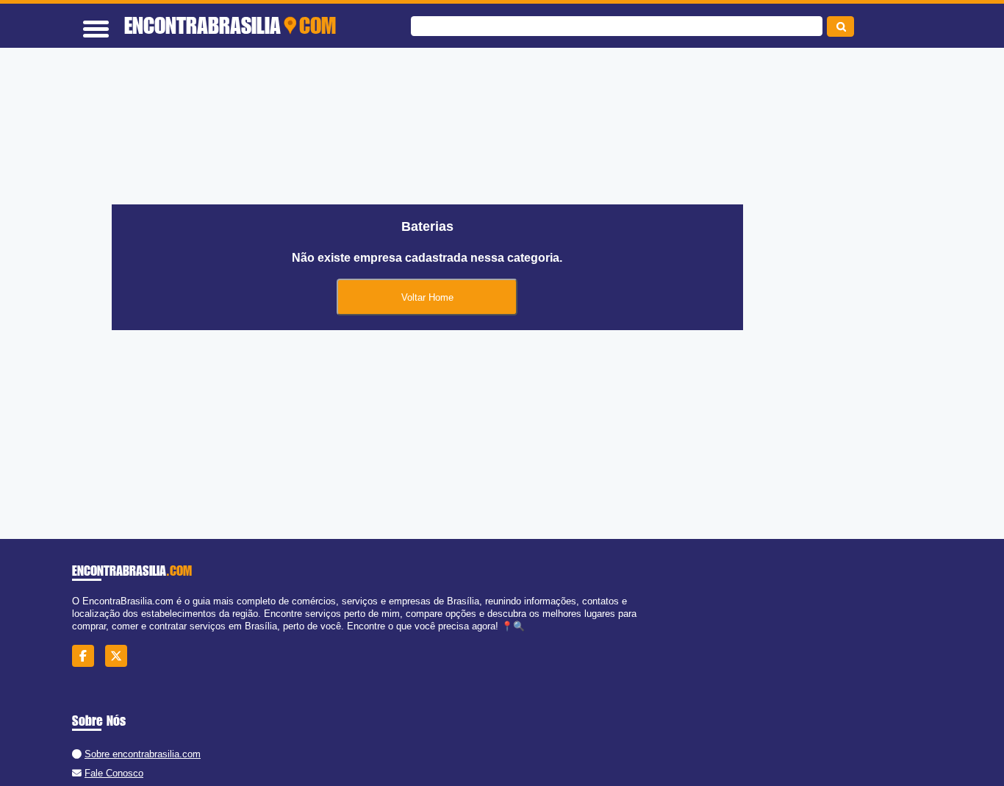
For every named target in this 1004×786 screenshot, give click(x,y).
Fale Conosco (114, 773)
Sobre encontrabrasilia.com (143, 754)
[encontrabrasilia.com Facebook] (87, 656)
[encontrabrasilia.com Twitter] (120, 656)
